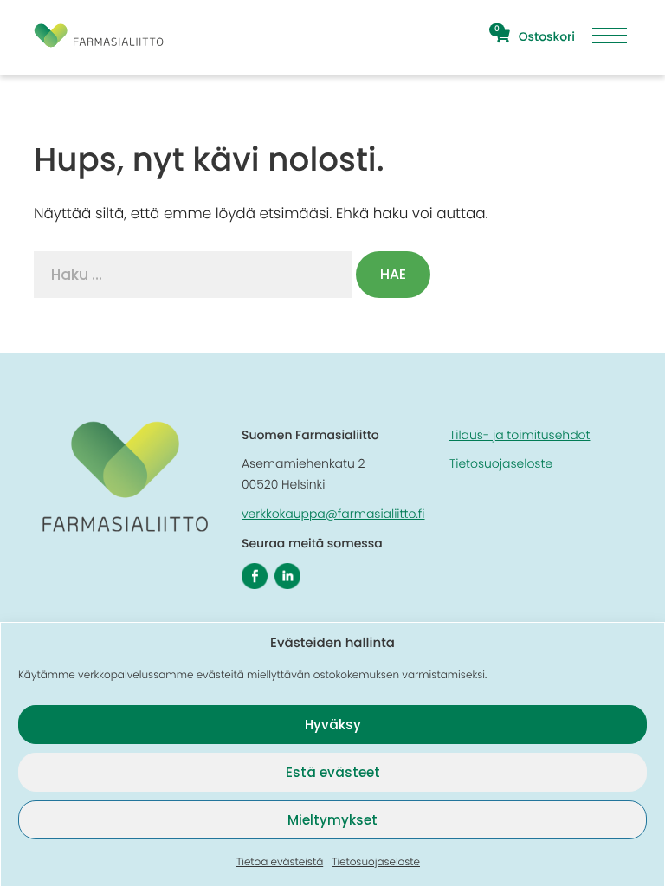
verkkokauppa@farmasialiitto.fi (333, 513)
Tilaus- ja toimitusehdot (519, 435)
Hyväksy (333, 724)
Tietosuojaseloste (376, 862)
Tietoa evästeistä (279, 862)
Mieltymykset (332, 820)
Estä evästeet (333, 772)
